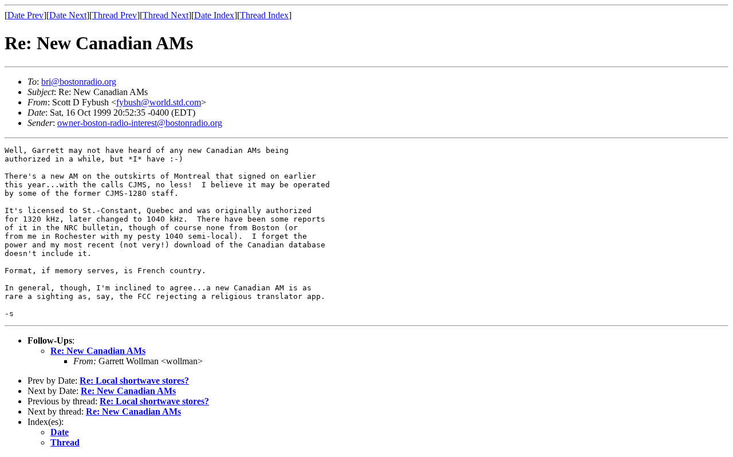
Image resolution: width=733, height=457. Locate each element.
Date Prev (25, 15)
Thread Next (165, 15)
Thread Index (264, 15)
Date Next (67, 15)
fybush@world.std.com (158, 102)
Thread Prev (114, 15)
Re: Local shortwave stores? (134, 380)
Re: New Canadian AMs (97, 351)
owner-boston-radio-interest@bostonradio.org (139, 123)
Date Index (214, 15)
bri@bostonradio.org (78, 81)
